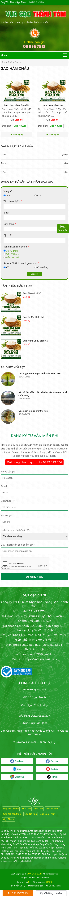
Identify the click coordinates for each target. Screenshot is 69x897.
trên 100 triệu (13, 257)
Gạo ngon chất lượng (34, 705)
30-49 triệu (12, 250)
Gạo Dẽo (38, 808)
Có (7, 267)
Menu (4, 55)
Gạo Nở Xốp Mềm (12, 814)
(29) (64, 154)
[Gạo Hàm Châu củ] (52, 91)
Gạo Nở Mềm (52, 808)
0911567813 (19, 893)
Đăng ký (34, 274)
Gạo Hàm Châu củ (53, 105)
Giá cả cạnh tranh (34, 697)
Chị (39, 195)
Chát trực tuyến (53, 893)
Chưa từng (42, 267)
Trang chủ (7, 62)
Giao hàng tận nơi (34, 689)
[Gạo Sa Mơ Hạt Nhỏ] (11, 302)
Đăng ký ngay (34, 576)
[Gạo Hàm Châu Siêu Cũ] (16, 91)
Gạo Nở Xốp (20, 125)
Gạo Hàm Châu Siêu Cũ (16, 105)
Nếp (3, 172)
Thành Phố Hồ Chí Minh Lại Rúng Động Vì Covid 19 (42, 412)
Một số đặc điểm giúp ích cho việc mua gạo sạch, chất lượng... (43, 375)
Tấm (3, 163)
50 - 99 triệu (12, 254)
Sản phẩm (63, 228)
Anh (8, 195)
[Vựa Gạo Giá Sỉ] (34, 14)
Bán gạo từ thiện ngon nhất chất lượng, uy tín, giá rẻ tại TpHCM (34, 732)
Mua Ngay (17, 134)
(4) (65, 163)
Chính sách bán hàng (34, 722)
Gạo (3, 154)
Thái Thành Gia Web (40, 877)
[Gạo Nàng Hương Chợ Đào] (11, 349)
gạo (17, 62)
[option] (34, 302)
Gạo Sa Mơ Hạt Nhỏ (33, 293)
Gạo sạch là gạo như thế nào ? (33, 392)
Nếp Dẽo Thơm (11, 808)
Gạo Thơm (8, 819)
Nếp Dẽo (26, 808)
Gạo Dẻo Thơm (47, 814)
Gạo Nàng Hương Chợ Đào (37, 340)
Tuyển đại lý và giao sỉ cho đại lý (34, 742)
